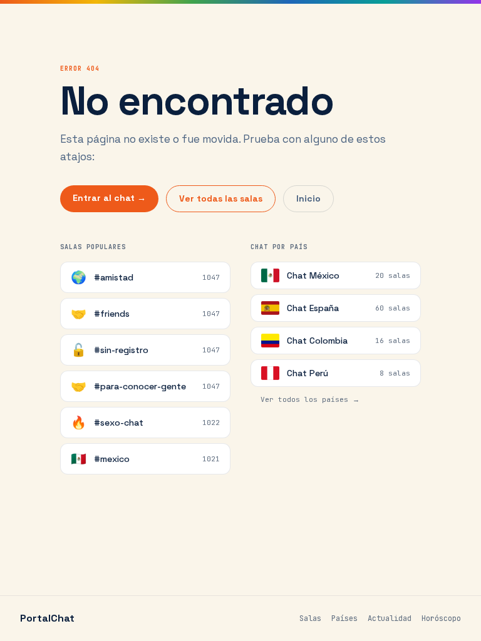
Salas (310, 618)
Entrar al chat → (109, 197)
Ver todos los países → (310, 399)
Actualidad (389, 618)
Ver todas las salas (220, 198)
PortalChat (47, 618)
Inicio (308, 198)
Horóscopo (441, 618)
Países (344, 618)
